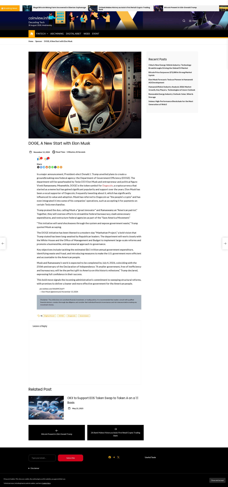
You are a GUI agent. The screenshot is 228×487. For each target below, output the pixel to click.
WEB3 (87, 33)
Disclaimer (35, 468)
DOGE (61, 316)
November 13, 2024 (70, 292)
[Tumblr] (55, 167)
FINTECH (41, 33)
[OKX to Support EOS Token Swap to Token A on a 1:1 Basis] (46, 408)
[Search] (184, 20)
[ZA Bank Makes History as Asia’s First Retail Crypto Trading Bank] (54, 8)
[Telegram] (44, 167)
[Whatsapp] (52, 167)
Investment (84, 316)
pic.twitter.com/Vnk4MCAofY (52, 289)
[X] (38, 167)
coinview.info (39, 18)
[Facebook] (41, 167)
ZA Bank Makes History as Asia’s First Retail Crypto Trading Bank (85, 9)
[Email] (49, 167)
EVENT (95, 33)
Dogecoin (72, 316)
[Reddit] (47, 167)
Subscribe (70, 458)
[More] (61, 167)
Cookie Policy (46, 483)
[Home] (31, 33)
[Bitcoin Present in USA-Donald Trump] (119, 8)
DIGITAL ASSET (73, 33)
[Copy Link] (58, 167)
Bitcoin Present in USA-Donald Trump (142, 8)
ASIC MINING (57, 33)
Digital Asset (49, 316)
